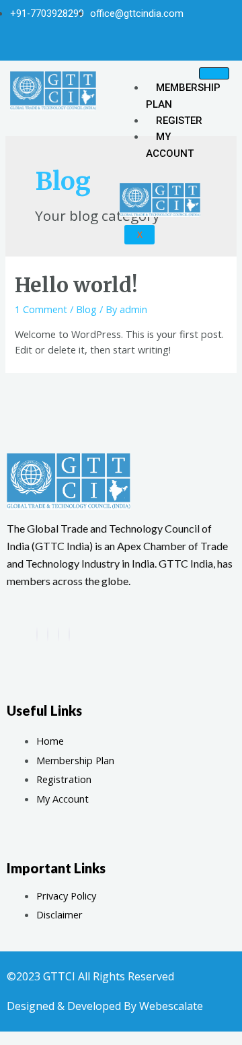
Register (179, 120)
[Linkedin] (154, 45)
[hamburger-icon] (214, 73)
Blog (86, 309)
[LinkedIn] (69, 634)
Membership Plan (183, 95)
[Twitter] (110, 45)
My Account (170, 145)
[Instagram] (132, 45)
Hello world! (76, 285)
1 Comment (41, 309)
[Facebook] (88, 45)
